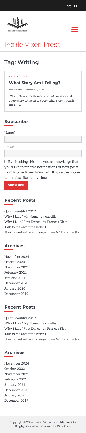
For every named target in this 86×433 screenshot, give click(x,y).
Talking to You (20, 76)
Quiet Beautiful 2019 (20, 211)
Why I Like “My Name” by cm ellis (30, 216)
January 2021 (14, 278)
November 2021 (16, 267)
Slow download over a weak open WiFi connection (42, 232)
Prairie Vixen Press (32, 44)
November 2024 (16, 257)
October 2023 (14, 262)
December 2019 (16, 294)
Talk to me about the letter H (26, 227)
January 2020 (14, 288)
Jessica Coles (15, 89)
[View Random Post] (69, 6)
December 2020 (16, 283)
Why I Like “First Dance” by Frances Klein (35, 222)
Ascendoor (32, 426)
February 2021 (15, 273)
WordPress (64, 426)
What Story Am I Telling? (34, 82)
